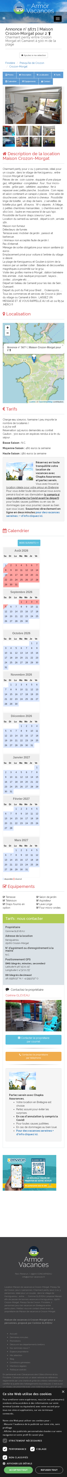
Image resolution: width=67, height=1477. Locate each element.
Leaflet (32, 401)
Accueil (13, 1333)
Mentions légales (18, 1366)
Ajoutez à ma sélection (34, 55)
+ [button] (7, 327)
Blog (12, 1359)
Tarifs (58, 75)
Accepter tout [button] (18, 1469)
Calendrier (12, 81)
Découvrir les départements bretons (27, 1344)
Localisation (43, 75)
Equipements (30, 81)
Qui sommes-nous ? (19, 1348)
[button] (7, 105)
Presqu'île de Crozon (32, 63)
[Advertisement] (33, 1213)
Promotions (15, 1341)
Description (26, 75)
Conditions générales (20, 1362)
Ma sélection (16, 1355)
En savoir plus (36, 1434)
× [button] (63, 1391)
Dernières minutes (19, 1337)
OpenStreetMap (46, 401)
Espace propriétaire (19, 1351)
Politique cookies (18, 1369)
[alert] (33, 1432)
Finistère (10, 63)
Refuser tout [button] (49, 1469)
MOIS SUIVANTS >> (29, 543)
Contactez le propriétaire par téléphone (34, 1056)
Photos (10, 75)
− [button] (7, 333)
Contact (46, 81)
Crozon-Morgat (18, 66)
